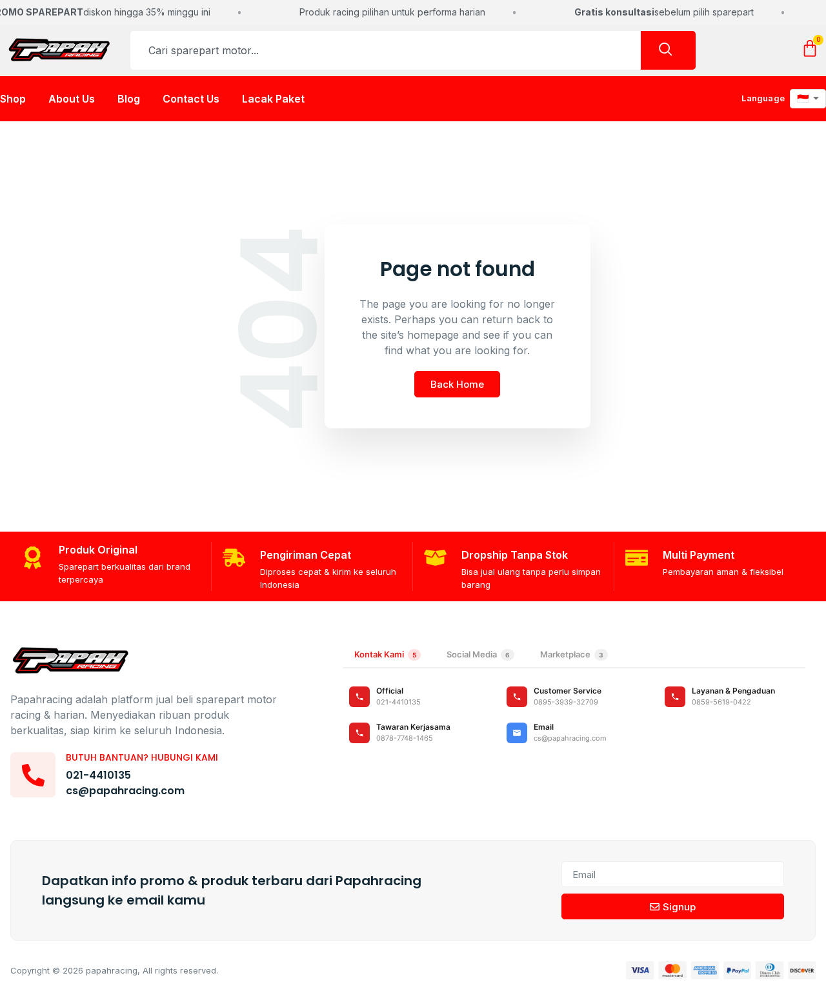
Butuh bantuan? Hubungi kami (142, 757)
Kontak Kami (385, 654)
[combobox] (385, 50)
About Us (71, 98)
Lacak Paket (273, 98)
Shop (13, 98)
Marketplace (571, 654)
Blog (128, 98)
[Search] (668, 50)
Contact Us (191, 98)
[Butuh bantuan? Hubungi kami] (32, 774)
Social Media (478, 654)
